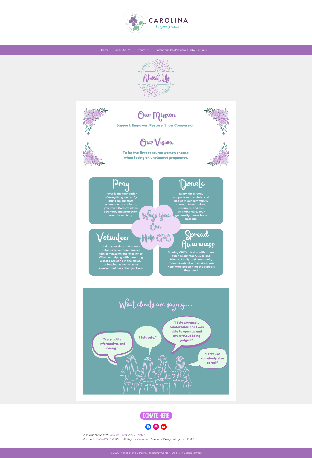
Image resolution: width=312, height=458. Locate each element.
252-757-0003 (102, 439)
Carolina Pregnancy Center (126, 435)
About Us (120, 49)
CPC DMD (187, 439)
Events (141, 49)
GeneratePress (193, 452)
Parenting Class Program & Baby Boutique (181, 49)
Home (105, 49)
